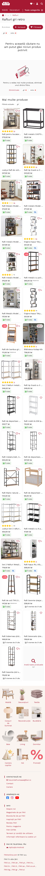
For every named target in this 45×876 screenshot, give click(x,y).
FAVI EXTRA (11, 830)
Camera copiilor (8, 764)
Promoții (36, 763)
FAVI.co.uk (31, 866)
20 (19, 218)
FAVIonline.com (10, 855)
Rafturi (15, 15)
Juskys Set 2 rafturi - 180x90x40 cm (18, 529)
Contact (9, 783)
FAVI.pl (22, 863)
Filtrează (37, 27)
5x (14, 131)
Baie (8, 744)
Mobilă (5, 10)
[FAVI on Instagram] (12, 797)
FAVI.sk (15, 863)
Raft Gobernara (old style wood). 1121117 (19, 636)
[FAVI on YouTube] (17, 797)
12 (41, 362)
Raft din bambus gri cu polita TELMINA (19, 349)
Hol (22, 763)
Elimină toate (14, 90)
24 (41, 218)
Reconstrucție (23, 721)
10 (19, 326)
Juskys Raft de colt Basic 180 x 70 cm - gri (20, 170)
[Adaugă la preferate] (41, 111)
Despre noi (11, 809)
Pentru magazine (13, 826)
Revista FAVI (11, 823)
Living (22, 744)
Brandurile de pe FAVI (15, 816)
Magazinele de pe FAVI (16, 812)
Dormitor (37, 744)
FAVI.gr (15, 870)
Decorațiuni (15, 10)
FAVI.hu (30, 863)
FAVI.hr (7, 866)
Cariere (9, 787)
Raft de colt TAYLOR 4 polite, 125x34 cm (20, 600)
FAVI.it (15, 866)
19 (41, 147)
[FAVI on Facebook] (7, 797)
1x (36, 346)
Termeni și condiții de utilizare (19, 833)
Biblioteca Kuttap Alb (33, 349)
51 (19, 577)
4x (36, 167)
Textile (37, 702)
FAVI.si (22, 870)
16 (19, 183)
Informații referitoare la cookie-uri (21, 837)
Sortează (21, 27)
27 (41, 326)
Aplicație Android (16, 847)
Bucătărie (37, 721)
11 (19, 147)
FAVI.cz (7, 863)
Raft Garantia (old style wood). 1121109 (19, 672)
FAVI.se (22, 866)
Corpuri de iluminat (8, 723)
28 (19, 111)
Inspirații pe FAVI (13, 819)
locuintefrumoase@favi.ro (20, 780)
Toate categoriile (32, 10)
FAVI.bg (7, 870)
